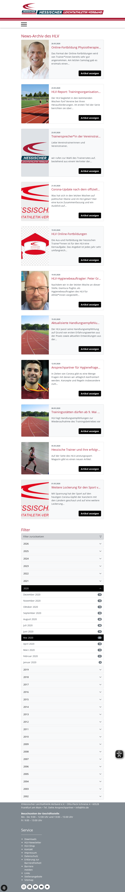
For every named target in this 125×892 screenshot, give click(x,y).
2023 (26, 566)
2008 (26, 751)
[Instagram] (23, 886)
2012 (26, 721)
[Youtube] (41, 886)
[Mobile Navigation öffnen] (24, 24)
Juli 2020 (62, 625)
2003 (26, 788)
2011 (26, 729)
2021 (26, 580)
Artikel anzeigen (90, 73)
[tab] (62, 543)
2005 (26, 773)
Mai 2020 (62, 637)
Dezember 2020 (62, 594)
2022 (26, 573)
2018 (26, 677)
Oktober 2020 (62, 606)
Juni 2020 (62, 631)
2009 (26, 744)
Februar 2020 (62, 656)
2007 (26, 759)
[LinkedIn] (29, 886)
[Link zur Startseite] (62, 8)
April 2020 (62, 643)
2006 (26, 766)
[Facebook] (35, 886)
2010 (26, 736)
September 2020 (62, 613)
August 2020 (62, 619)
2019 (26, 669)
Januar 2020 (62, 662)
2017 (26, 684)
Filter (25, 529)
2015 (26, 699)
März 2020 (62, 649)
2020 (26, 588)
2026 (26, 543)
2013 (26, 714)
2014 (26, 706)
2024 (26, 558)
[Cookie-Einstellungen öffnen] (4, 888)
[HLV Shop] (47, 886)
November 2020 (62, 600)
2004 (26, 781)
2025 (26, 551)
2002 (26, 796)
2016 (26, 691)
